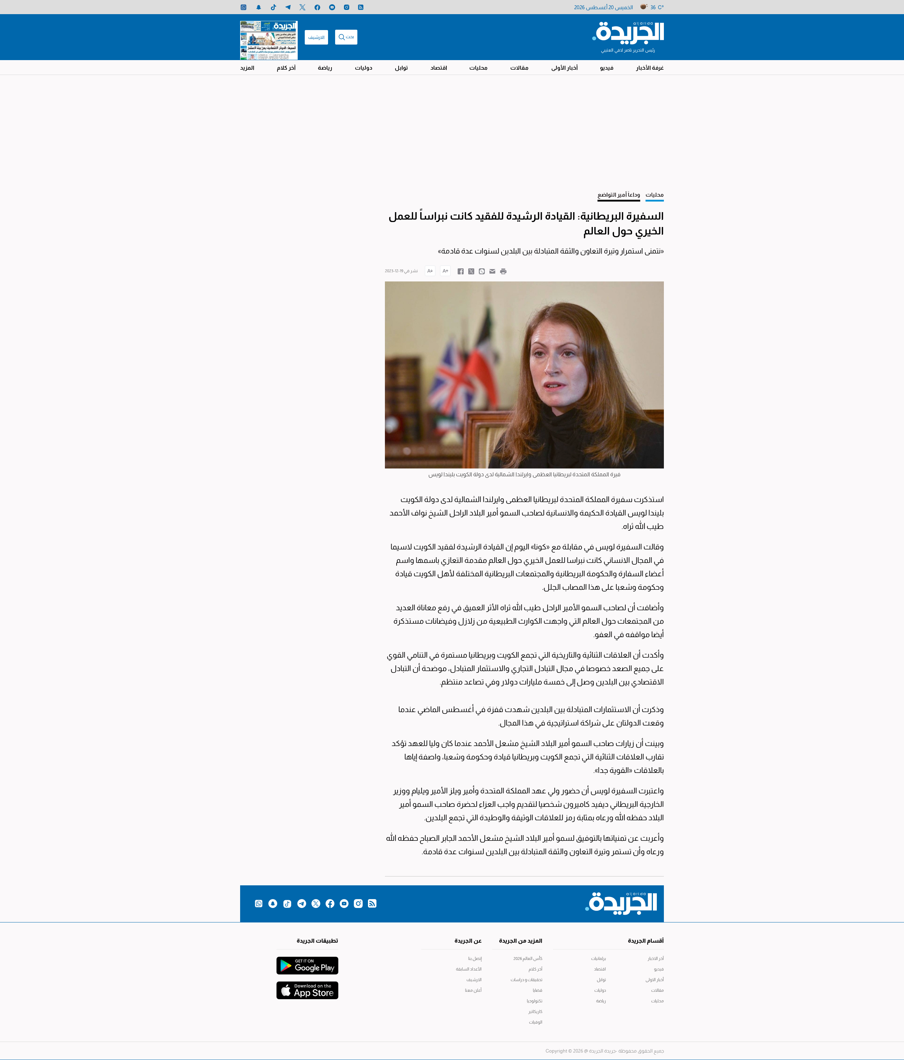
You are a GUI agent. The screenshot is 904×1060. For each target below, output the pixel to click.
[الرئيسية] (628, 32)
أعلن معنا (473, 990)
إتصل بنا (475, 958)
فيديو (606, 68)
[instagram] (346, 7)
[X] (302, 7)
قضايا (537, 990)
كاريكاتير (535, 1011)
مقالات (519, 68)
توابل (401, 68)
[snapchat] (259, 7)
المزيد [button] (247, 68)
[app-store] (307, 986)
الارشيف (316, 37)
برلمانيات (598, 958)
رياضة (325, 68)
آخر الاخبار (656, 958)
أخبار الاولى (655, 979)
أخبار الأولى (564, 68)
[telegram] (288, 7)
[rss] (360, 7)
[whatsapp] (243, 7)
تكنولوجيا (534, 1000)
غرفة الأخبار (650, 68)
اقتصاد (438, 68)
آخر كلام (286, 68)
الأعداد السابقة (469, 969)
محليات (478, 68)
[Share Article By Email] (492, 271)
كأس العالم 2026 (527, 958)
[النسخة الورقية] (269, 37)
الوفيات (535, 1022)
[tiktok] (273, 7)
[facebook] (317, 7)
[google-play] (307, 962)
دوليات (363, 68)
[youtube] (332, 7)
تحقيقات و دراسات (526, 979)
